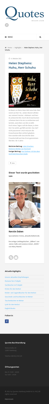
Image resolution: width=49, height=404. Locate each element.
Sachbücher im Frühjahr (13, 285)
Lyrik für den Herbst (12, 304)
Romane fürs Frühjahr (13, 281)
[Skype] (11, 257)
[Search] (40, 37)
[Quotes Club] (24, 13)
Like (13, 163)
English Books (10, 308)
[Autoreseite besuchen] (24, 205)
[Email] (16, 257)
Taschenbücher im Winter (14, 300)
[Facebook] (7, 25)
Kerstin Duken (16, 231)
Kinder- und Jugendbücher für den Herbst (20, 293)
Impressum (9, 399)
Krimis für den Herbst (13, 289)
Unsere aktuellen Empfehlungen (17, 277)
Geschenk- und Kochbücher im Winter (19, 297)
